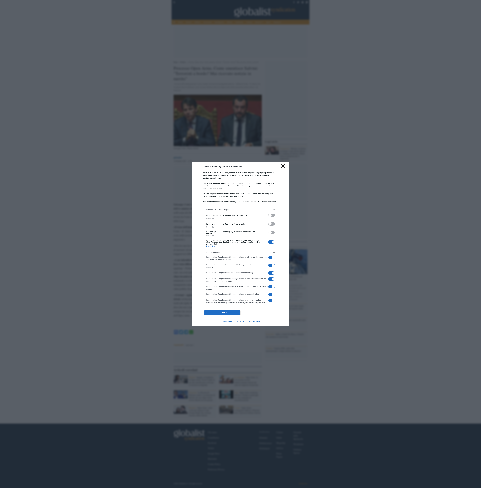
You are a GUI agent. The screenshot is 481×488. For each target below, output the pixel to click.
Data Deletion (226, 321)
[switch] (271, 215)
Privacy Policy (254, 321)
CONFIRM (222, 312)
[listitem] (240, 209)
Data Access (240, 321)
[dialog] (240, 244)
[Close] (283, 166)
